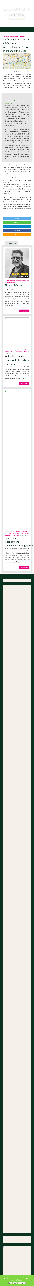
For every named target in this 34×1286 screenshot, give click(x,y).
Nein (15, 1283)
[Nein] (32, 1280)
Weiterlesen (21, 1283)
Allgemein (19, 351)
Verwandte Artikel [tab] (11, 243)
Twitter (17, 218)
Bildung (7, 351)
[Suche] (30, 29)
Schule (12, 351)
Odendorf (17, 531)
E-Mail (17, 234)
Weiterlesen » (24, 311)
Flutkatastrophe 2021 (10, 535)
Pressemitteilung (14, 36)
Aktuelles (6, 36)
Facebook (17, 230)
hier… (5, 211)
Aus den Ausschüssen (10, 282)
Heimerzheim (20, 350)
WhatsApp (17, 222)
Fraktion (13, 280)
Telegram (17, 226)
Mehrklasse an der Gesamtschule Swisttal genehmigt (17, 360)
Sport (17, 535)
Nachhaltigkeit (25, 533)
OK (10, 1283)
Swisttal (27, 280)
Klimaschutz (16, 533)
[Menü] (3, 29)
